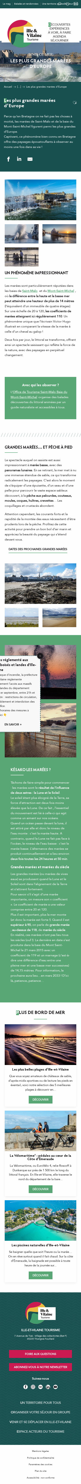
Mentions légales (40, 1451)
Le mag (6, 3)
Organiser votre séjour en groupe (40, 1412)
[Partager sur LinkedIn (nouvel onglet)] (19, 159)
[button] (74, 102)
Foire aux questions (40, 1354)
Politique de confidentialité (40, 1457)
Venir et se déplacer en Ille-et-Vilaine (40, 1422)
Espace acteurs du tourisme (40, 1431)
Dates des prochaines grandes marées (38, 549)
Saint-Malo (30, 291)
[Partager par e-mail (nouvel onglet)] (30, 159)
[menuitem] (59, 24)
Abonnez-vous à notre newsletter (40, 1367)
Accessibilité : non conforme (40, 1477)
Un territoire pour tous (40, 1403)
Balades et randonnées (26, 3)
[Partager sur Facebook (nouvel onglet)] (8, 159)
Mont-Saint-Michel (61, 291)
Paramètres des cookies (40, 1464)
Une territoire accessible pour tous (60, 3)
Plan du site (40, 1471)
